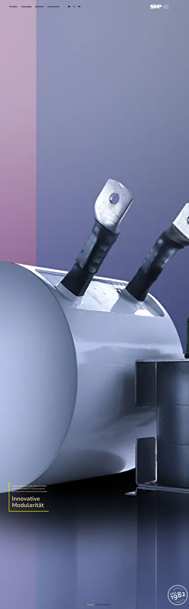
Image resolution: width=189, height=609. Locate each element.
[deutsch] (79, 7)
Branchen (39, 6)
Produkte (13, 6)
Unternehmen (53, 6)
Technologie (26, 6)
